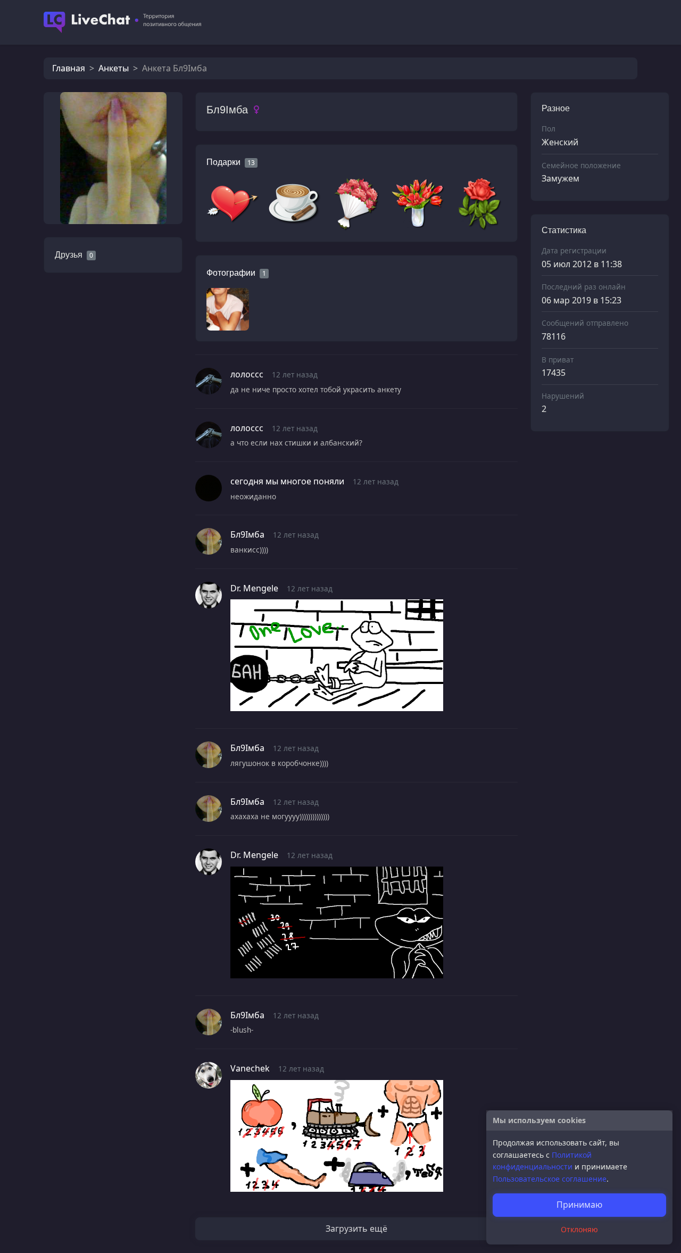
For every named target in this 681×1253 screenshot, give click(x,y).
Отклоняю (579, 1229)
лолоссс (246, 374)
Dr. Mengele (254, 588)
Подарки (223, 162)
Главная (68, 68)
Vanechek (250, 1068)
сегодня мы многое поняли (287, 481)
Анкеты (113, 68)
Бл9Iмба (247, 534)
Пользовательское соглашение (550, 1179)
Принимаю (579, 1204)
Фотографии (230, 272)
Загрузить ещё (356, 1228)
